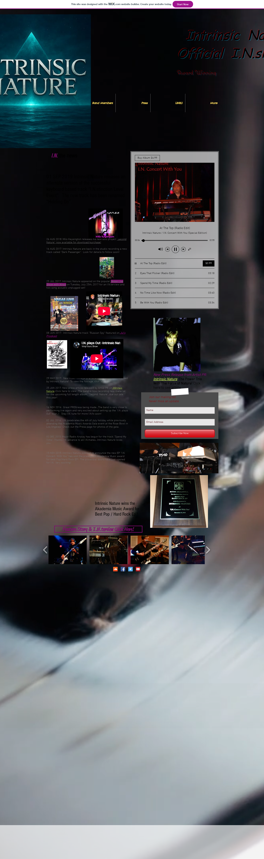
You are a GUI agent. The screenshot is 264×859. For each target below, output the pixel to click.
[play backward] (45, 549)
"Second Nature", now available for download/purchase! (86, 241)
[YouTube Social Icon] (138, 569)
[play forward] (208, 549)
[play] (210, 470)
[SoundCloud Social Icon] (115, 569)
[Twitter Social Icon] (130, 569)
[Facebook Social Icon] (123, 569)
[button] (179, 458)
